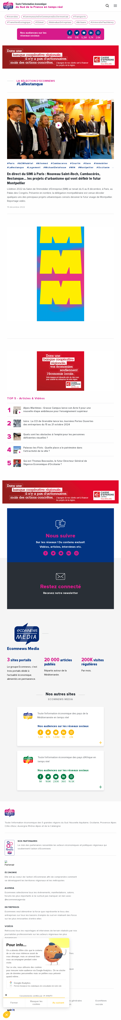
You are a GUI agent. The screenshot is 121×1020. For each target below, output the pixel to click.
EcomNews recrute (101, 1002)
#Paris (10, 163)
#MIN (72, 167)
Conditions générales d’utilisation (71, 1002)
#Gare (87, 163)
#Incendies (12, 17)
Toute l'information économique (39, 6)
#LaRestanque (15, 167)
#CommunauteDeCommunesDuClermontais (45, 17)
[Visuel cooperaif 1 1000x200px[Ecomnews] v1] (60, 57)
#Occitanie (103, 167)
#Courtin (75, 163)
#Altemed (42, 163)
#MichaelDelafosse (54, 167)
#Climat (39, 22)
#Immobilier (101, 163)
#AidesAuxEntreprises (60, 22)
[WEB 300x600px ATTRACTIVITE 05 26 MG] (60, 274)
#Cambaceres (59, 163)
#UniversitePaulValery (102, 22)
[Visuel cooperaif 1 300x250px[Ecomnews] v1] (60, 371)
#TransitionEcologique (18, 22)
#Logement (33, 167)
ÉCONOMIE (11, 872)
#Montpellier (86, 167)
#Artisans (81, 22)
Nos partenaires (27, 841)
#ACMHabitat (25, 163)
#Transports (79, 17)
